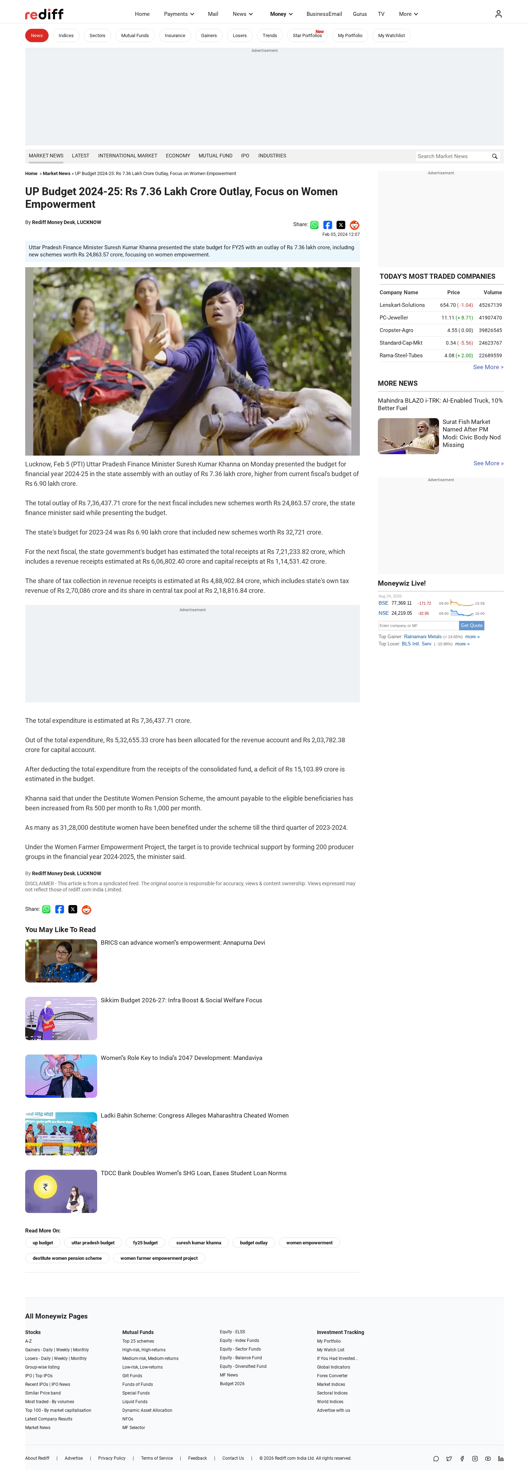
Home (142, 14)
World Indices (330, 1401)
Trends (270, 35)
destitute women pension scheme (67, 1258)
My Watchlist (391, 35)
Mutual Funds (135, 35)
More (405, 14)
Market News (46, 155)
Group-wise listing (42, 1367)
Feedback (197, 1458)
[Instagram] (475, 1459)
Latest (80, 155)
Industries (272, 155)
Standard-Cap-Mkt (401, 343)
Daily (48, 1349)
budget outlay (254, 1242)
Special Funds (136, 1393)
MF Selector (133, 1427)
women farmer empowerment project (159, 1258)
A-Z (28, 1341)
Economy (178, 155)
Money (278, 14)
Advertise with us (333, 1410)
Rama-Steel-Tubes (401, 355)
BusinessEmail (324, 14)
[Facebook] (462, 1459)
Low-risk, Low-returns (142, 1367)
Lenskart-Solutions (402, 305)
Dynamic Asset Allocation (147, 1410)
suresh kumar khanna (198, 1242)
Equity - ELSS (232, 1331)
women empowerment (309, 1242)
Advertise (74, 1458)
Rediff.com (285, 1458)
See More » (489, 463)
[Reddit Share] (352, 224)
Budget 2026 (232, 1383)
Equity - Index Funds (239, 1340)
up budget (43, 1242)
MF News (229, 1375)
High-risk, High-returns (144, 1349)
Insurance (175, 35)
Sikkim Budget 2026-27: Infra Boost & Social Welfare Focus (181, 1000)
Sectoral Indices (332, 1393)
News (240, 14)
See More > (488, 367)
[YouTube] (488, 1459)
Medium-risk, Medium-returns (150, 1358)
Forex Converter (332, 1375)
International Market (127, 155)
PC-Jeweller (394, 317)
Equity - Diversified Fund (243, 1366)
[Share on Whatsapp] (314, 224)
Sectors (97, 35)
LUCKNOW (89, 222)
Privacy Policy (112, 1458)
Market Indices (331, 1384)
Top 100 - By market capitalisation (58, 1410)
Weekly (63, 1349)
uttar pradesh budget (93, 1242)
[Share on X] (449, 1459)
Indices (66, 35)
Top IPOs (44, 1375)
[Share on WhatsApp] (436, 1459)
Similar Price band (43, 1393)
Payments (176, 14)
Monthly (81, 1349)
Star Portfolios (307, 35)
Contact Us (233, 1458)
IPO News (60, 1384)
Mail (213, 14)
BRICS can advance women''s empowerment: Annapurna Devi (183, 942)
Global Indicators (333, 1367)
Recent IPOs (36, 1384)
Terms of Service (157, 1458)
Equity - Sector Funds (240, 1349)
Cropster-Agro (396, 330)
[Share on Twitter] (340, 224)
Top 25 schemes (138, 1341)
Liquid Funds (135, 1401)
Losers (240, 35)
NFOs (127, 1419)
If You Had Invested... (337, 1358)
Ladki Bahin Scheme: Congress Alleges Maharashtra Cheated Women (195, 1115)
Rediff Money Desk (53, 222)
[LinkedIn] (501, 1459)
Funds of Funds (137, 1384)
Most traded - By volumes (49, 1401)
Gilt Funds (132, 1375)
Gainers (209, 35)
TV (381, 14)
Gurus (360, 14)
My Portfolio (350, 35)
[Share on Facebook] (327, 224)
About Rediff (37, 1458)
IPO (245, 155)
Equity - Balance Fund (241, 1357)
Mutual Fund (215, 155)
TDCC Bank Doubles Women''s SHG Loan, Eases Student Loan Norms (194, 1173)
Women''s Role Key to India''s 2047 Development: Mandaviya (181, 1058)
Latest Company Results (48, 1419)
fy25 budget (145, 1242)
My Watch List (330, 1349)
